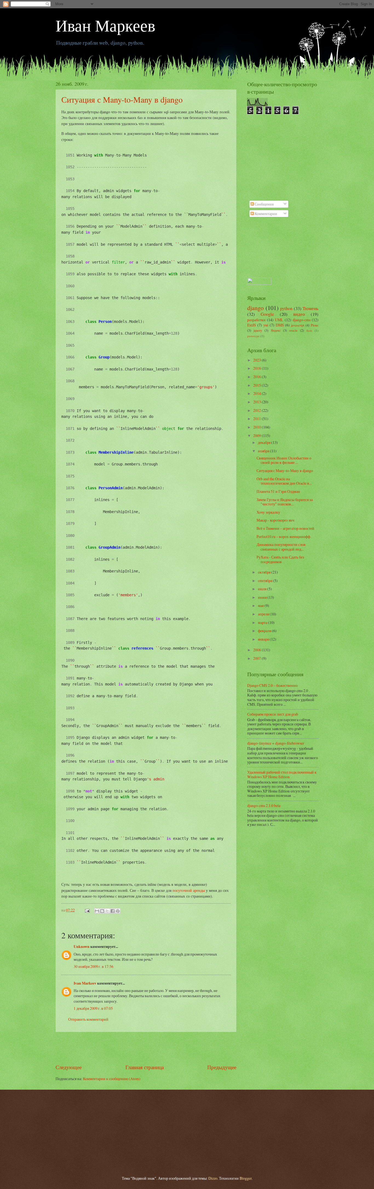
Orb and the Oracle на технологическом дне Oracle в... (284, 481)
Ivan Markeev (85, 983)
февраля (265, 630)
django (255, 308)
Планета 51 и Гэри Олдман (278, 491)
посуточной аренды (188, 890)
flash (309, 330)
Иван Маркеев (105, 25)
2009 (257, 435)
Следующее (69, 1067)
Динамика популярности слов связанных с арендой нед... (281, 547)
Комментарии (265, 213)
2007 (257, 658)
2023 (257, 360)
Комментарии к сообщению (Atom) (111, 1078)
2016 (257, 376)
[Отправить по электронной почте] (97, 911)
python (286, 308)
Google (267, 314)
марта (263, 622)
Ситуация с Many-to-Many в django (122, 99)
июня (262, 597)
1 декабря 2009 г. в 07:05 (93, 1008)
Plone (314, 325)
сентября (265, 580)
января (264, 639)
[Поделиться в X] (107, 911)
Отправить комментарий (88, 1019)
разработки (256, 319)
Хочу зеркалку (268, 512)
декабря (264, 442)
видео (299, 314)
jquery (258, 330)
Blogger (246, 1178)
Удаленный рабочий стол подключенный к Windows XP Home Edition (282, 774)
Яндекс (276, 330)
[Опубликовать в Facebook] (112, 911)
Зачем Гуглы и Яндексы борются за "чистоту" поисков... (285, 502)
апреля (264, 614)
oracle (293, 330)
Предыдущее (221, 1067)
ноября (264, 450)
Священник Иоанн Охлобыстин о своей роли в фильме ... (284, 460)
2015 (257, 385)
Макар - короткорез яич (275, 520)
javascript (297, 325)
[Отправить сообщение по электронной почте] (87, 910)
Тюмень (310, 308)
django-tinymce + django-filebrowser (275, 743)
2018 (257, 368)
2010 (257, 427)
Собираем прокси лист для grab (272, 714)
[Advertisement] (146, 1047)
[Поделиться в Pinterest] (117, 911)
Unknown (82, 946)
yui (265, 325)
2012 (257, 410)
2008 (257, 649)
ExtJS (251, 325)
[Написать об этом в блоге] (102, 911)
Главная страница (144, 1067)
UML (279, 319)
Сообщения (264, 204)
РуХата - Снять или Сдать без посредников (280, 559)
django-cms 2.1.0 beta (263, 805)
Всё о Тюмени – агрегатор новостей (285, 528)
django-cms (301, 319)
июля (262, 588)
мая (261, 605)
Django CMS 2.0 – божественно (272, 685)
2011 (257, 418)
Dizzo (212, 1178)
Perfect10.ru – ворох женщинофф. (284, 536)
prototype (253, 336)
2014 (257, 393)
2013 (257, 401)
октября (264, 572)
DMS (280, 325)
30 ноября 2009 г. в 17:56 (93, 966)
